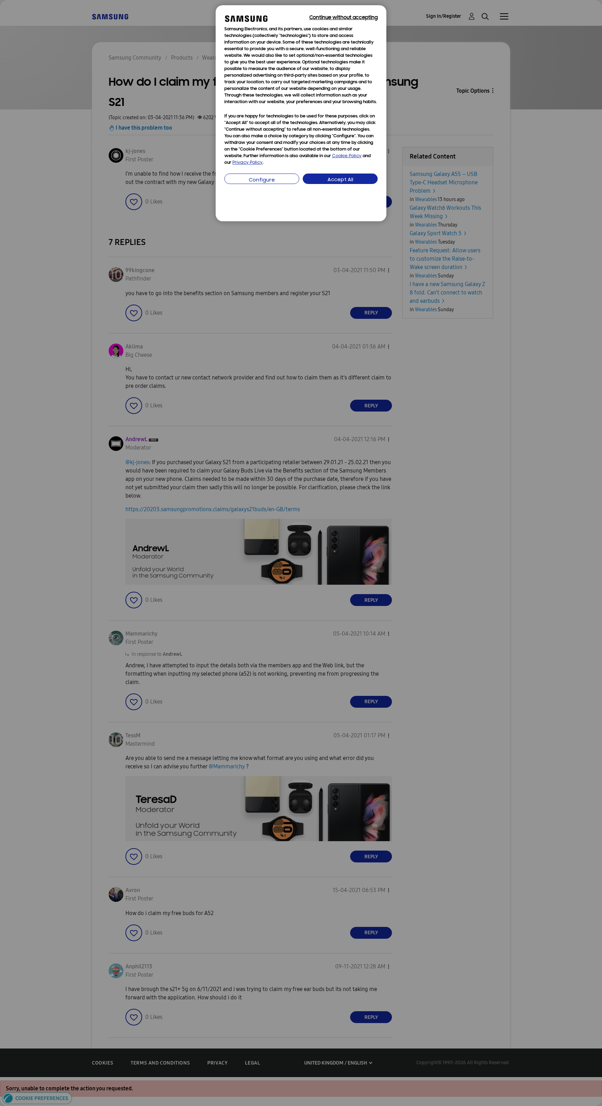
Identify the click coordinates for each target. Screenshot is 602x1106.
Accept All (340, 180)
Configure (262, 180)
